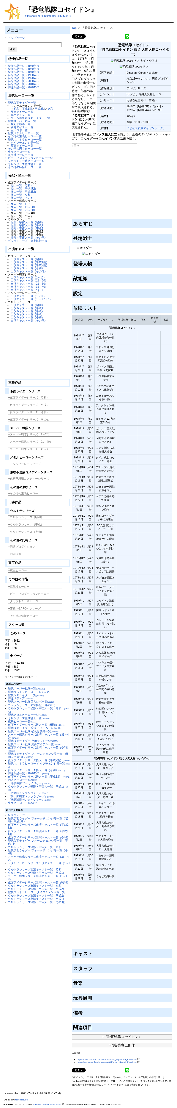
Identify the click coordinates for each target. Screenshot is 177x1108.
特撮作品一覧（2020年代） (25, 87)
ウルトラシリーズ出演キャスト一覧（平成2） (37, 895)
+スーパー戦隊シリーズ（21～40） (30, 441)
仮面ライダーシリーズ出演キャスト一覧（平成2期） (38, 826)
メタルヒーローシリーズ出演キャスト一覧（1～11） (39, 864)
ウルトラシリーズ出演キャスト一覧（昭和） (36, 869)
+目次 (76, 145)
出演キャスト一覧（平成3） (28, 314)
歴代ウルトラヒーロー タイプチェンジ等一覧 (36, 892)
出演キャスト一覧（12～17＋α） (31, 299)
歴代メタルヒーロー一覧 (23, 133)
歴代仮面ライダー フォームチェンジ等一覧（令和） (38, 852)
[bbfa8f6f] (94, 223)
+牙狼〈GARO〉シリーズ (24, 608)
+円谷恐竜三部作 (122, 1045)
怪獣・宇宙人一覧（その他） (29, 237)
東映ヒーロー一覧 (22, 721)
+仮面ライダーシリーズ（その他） (30, 419)
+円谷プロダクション (21, 546)
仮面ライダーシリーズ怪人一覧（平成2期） (39, 760)
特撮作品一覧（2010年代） (25, 84)
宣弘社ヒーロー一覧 (20, 154)
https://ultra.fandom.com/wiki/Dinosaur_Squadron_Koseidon (107, 1059)
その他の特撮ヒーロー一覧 (25, 167)
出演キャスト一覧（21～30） (29, 283)
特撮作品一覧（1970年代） (25, 71)
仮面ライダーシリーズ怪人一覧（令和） (36, 770)
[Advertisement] (37, 349)
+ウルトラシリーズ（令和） (26, 531)
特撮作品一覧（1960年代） (25, 68)
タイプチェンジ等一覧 (25, 142)
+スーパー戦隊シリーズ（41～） (28, 449)
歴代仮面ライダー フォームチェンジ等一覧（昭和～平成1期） (38, 820)
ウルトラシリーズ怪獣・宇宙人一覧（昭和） (36, 847)
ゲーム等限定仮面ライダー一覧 (30, 118)
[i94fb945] (93, 997)
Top (74, 28)
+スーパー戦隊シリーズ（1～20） (29, 434)
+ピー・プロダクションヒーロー (28, 593)
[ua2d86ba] (93, 263)
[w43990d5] (93, 1027)
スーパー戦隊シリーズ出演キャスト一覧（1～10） (37, 877)
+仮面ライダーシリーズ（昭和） (28, 397)
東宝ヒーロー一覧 (19, 151)
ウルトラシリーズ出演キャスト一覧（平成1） (37, 898)
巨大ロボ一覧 (19, 130)
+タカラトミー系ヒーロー (24, 601)
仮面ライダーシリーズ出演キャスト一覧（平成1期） (38, 833)
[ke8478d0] (84, 292)
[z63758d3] (99, 307)
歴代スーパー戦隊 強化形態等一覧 (33, 731)
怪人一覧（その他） (23, 197)
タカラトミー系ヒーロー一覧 (26, 161)
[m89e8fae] (94, 953)
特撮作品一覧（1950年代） (25, 65)
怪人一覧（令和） (22, 194)
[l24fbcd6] (93, 237)
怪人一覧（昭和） (22, 185)
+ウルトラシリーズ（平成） (26, 524)
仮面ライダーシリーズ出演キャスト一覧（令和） (39, 749)
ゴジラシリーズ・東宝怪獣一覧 (27, 240)
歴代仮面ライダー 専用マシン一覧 (33, 740)
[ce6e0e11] (84, 1012)
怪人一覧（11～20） (23, 207)
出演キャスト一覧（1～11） (28, 296)
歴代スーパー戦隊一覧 (22, 121)
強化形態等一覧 (20, 124)
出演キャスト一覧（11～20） (29, 280)
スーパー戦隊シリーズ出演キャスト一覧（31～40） (38, 736)
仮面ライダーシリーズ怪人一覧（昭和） (36, 724)
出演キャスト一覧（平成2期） (30, 265)
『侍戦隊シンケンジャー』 (28, 793)
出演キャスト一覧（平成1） (28, 308)
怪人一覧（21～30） (23, 210)
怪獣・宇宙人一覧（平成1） (28, 225)
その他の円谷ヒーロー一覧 (25, 148)
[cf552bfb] (94, 967)
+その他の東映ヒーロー (23, 493)
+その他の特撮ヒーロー (23, 615)
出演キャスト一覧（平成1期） (30, 262)
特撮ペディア (20, 698)
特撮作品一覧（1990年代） (25, 78)
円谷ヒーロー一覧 (22, 779)
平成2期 (40, 108)
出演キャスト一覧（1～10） (28, 277)
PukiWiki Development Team (47, 1104)
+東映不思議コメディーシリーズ (28, 478)
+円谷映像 (14, 554)
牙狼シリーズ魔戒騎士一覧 (25, 164)
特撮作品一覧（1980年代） (25, 75)
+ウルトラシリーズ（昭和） (26, 517)
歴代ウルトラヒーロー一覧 (25, 139)
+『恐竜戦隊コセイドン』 (122, 1037)
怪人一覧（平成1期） (24, 188)
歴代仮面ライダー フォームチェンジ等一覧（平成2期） (38, 842)
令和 (50, 108)
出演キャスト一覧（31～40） (29, 286)
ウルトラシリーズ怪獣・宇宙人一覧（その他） (37, 902)
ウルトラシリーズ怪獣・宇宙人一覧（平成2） (37, 889)
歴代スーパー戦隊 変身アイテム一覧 (34, 744)
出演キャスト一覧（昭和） (27, 259)
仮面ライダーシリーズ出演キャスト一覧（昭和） (39, 882)
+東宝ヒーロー (17, 570)
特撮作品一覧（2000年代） (25, 81)
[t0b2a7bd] (84, 982)
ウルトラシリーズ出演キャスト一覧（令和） (36, 885)
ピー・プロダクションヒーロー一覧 (30, 157)
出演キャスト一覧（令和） (27, 268)
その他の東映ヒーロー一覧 (25, 136)
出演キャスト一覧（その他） (29, 271)
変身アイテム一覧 (22, 111)
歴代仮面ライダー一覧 (22, 102)
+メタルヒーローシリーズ (24, 464)
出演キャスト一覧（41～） (28, 289)
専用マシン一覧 (20, 115)
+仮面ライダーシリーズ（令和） (28, 412)
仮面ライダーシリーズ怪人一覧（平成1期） (39, 776)
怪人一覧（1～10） (23, 204)
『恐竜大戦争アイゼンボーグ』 (146, 128)
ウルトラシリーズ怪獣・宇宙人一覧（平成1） (37, 872)
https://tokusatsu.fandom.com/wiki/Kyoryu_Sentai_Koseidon (107, 1062)
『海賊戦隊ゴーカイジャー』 (29, 783)
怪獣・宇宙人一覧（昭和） (27, 222)
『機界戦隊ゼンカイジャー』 (29, 799)
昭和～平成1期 (23, 108)
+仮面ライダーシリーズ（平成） (28, 404)
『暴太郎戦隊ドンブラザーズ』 (31, 796)
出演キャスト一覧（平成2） (28, 311)
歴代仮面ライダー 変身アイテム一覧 (34, 728)
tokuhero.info (21, 1100)
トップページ (16, 37)
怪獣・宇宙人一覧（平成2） (28, 228)
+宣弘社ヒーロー (19, 586)
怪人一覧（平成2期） (24, 191)
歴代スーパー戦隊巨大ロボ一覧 (31, 701)
